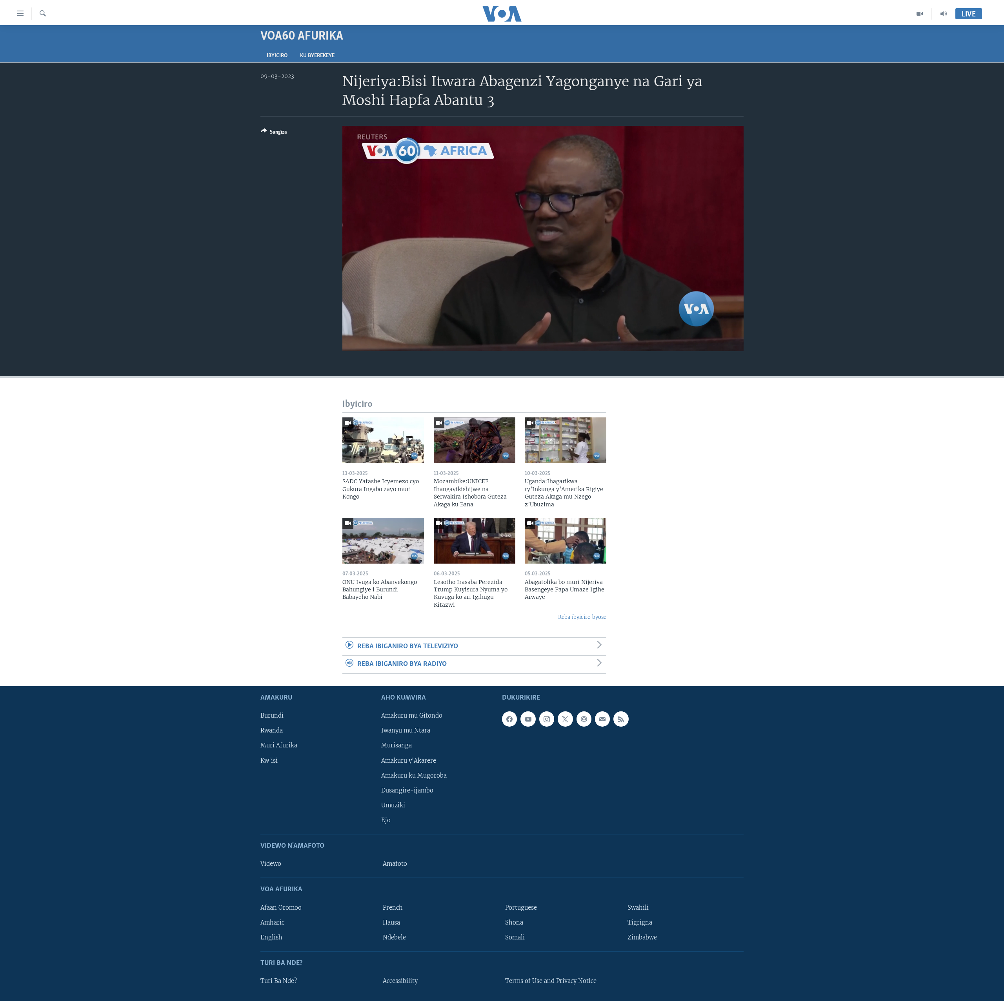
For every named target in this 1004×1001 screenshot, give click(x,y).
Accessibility (400, 981)
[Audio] (943, 14)
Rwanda (271, 730)
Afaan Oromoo (281, 907)
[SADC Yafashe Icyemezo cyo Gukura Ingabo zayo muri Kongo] (383, 440)
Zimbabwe (642, 937)
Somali (515, 937)
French (393, 907)
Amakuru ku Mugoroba (414, 775)
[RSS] (620, 718)
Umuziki (393, 805)
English (271, 937)
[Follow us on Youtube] (527, 718)
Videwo (270, 863)
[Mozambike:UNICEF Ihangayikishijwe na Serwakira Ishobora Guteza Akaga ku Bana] (474, 440)
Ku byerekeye (317, 56)
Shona (514, 922)
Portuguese (521, 907)
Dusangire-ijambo (407, 790)
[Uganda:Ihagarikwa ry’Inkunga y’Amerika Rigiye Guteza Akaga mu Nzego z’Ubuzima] (565, 440)
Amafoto (395, 863)
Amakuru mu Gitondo (411, 715)
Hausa (391, 922)
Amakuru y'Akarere (408, 760)
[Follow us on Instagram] (546, 718)
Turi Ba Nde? (278, 981)
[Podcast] (584, 718)
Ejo (386, 819)
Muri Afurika (278, 745)
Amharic (272, 922)
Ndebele (394, 937)
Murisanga (396, 745)
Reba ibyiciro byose (582, 617)
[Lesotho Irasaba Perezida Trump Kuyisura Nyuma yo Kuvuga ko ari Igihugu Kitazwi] (474, 541)
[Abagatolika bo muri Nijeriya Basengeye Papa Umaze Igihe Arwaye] (565, 541)
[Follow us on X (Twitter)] (565, 718)
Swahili (638, 907)
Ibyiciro (277, 56)
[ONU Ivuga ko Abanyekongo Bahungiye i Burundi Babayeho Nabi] (383, 541)
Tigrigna (640, 922)
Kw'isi (269, 760)
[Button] (274, 133)
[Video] (920, 14)
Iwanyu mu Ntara (405, 730)
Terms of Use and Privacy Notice (551, 981)
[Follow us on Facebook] (509, 718)
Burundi (272, 715)
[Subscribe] (602, 718)
